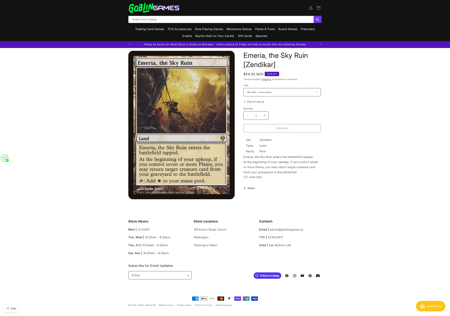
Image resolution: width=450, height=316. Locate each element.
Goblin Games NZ (147, 305)
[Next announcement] (320, 44)
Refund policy (166, 305)
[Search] (318, 19)
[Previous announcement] (129, 44)
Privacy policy (184, 305)
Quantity (248, 108)
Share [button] (251, 188)
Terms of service (203, 305)
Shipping (266, 79)
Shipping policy (224, 305)
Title (245, 85)
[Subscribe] (187, 275)
